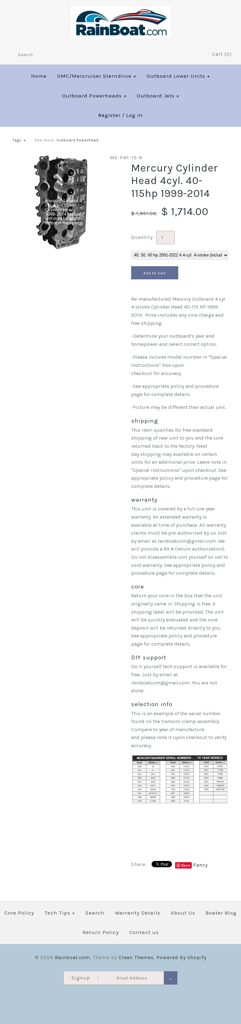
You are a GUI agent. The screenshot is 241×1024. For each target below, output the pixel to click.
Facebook (180, 54)
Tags (19, 140)
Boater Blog (221, 913)
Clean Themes (136, 957)
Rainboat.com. (73, 957)
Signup (81, 978)
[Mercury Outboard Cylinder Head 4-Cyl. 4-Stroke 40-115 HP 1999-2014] (61, 158)
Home (39, 76)
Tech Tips (60, 913)
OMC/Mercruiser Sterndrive (97, 76)
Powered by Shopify (181, 957)
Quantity (142, 237)
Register (109, 115)
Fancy (200, 865)
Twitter (189, 54)
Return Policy (101, 932)
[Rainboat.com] (120, 10)
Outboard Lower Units (178, 76)
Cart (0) (222, 54)
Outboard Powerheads (94, 95)
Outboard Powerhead (77, 140)
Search (94, 913)
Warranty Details (137, 913)
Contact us (144, 932)
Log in (134, 115)
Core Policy (19, 913)
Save (185, 865)
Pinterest (197, 54)
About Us (183, 913)
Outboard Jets (158, 95)
